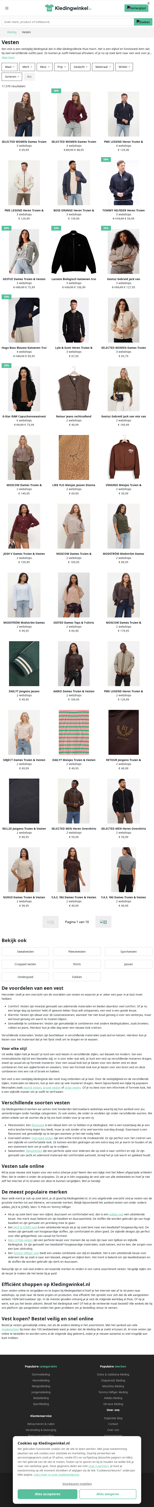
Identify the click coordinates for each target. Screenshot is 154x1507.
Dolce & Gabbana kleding (113, 1374)
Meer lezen (8, 57)
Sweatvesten (25, 951)
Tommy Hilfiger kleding (113, 1392)
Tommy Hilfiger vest (26, 1253)
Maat (8, 67)
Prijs (61, 67)
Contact (113, 1424)
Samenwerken (113, 1436)
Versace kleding (113, 1404)
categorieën (48, 1366)
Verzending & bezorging (41, 1430)
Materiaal (101, 67)
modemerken (10, 1329)
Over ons (113, 1430)
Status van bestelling (41, 1436)
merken (120, 1366)
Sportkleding (41, 1404)
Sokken (77, 977)
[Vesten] (103, 922)
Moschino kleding (113, 1386)
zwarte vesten (32, 1087)
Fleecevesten (77, 951)
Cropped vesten (25, 964)
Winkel (123, 67)
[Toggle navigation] (6, 8)
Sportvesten (129, 951)
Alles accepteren (47, 1494)
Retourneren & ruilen (41, 1424)
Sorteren (11, 76)
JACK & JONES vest (25, 1227)
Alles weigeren (107, 1494)
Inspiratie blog (113, 1418)
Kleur (44, 67)
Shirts (77, 964)
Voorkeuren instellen (77, 1484)
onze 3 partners (98, 1466)
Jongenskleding (41, 1392)
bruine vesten (52, 1087)
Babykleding (41, 1398)
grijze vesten (73, 1087)
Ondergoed (25, 977)
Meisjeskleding (41, 1386)
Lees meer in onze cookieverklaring (56, 1474)
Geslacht (79, 67)
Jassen (128, 964)
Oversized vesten (42, 1138)
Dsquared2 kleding (113, 1380)
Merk (26, 67)
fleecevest (37, 1125)
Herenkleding (41, 1380)
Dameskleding (41, 1374)
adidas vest (116, 1214)
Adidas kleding (113, 1398)
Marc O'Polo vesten (20, 1240)
